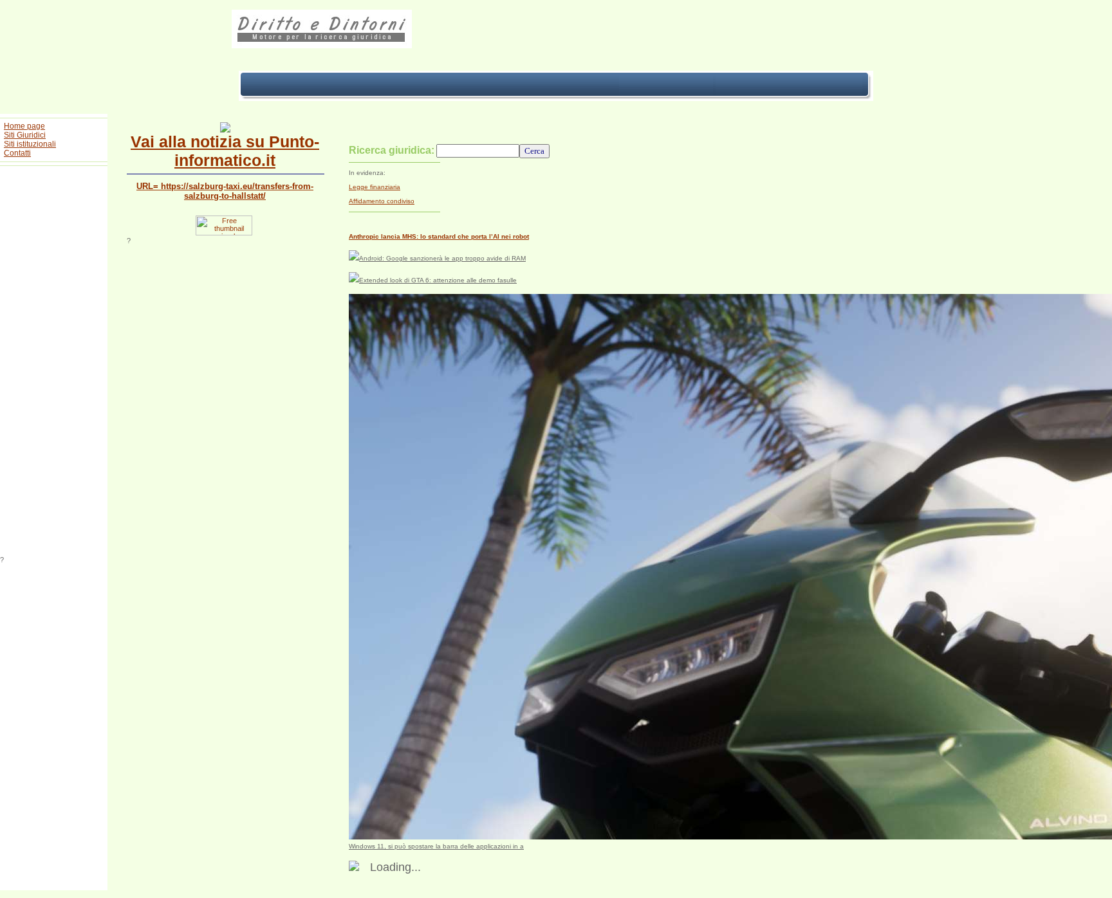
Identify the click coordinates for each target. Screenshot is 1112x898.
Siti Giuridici (25, 135)
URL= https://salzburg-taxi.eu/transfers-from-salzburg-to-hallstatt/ (224, 191)
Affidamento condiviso (381, 201)
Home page (24, 126)
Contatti (17, 153)
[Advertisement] (54, 363)
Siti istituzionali (30, 144)
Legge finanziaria (374, 186)
